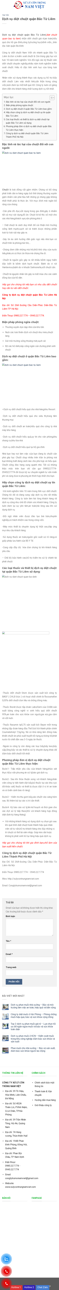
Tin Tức (5, 15)
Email (9, 954)
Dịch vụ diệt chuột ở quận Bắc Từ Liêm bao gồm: (29, 109)
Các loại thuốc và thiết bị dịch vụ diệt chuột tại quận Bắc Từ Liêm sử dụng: (27, 121)
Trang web (11, 967)
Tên (8, 941)
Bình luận (10, 916)
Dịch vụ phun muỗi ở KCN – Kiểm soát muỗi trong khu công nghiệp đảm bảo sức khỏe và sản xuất (33, 1039)
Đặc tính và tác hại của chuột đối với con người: (28, 102)
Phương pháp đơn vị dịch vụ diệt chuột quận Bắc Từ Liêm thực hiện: (29, 128)
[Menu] (4, 5)
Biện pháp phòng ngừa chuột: (19, 105)
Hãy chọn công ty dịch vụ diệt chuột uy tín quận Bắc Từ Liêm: (28, 114)
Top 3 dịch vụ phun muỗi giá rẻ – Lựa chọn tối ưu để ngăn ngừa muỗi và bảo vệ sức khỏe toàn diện (33, 1026)
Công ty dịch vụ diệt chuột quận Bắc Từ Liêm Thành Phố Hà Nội (27, 135)
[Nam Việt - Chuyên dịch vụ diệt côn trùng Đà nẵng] (29, 5)
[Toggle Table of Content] (50, 97)
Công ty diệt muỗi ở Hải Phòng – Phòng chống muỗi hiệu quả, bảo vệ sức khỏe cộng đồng (34, 1015)
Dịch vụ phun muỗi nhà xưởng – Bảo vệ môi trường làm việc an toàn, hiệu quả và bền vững (33, 1006)
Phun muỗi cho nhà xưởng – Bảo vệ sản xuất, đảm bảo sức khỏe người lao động (33, 1049)
